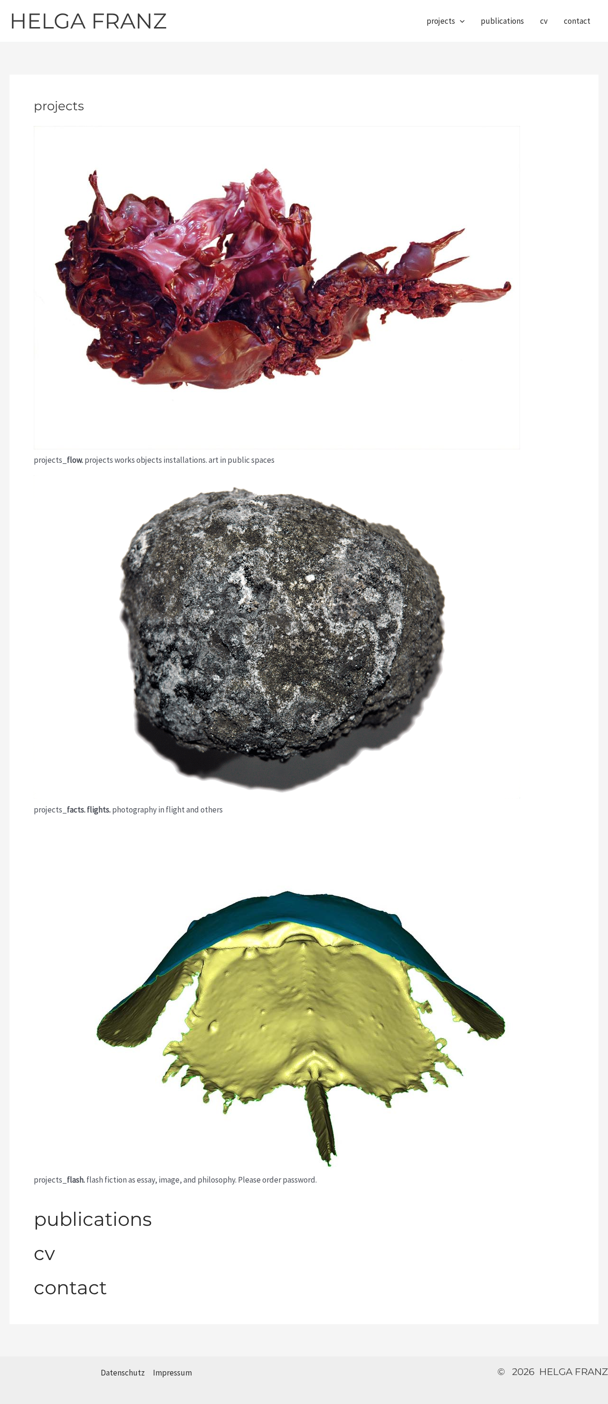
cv (544, 21)
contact (577, 21)
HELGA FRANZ (88, 21)
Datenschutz (123, 1372)
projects (441, 21)
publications (502, 21)
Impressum (172, 1372)
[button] (460, 21)
